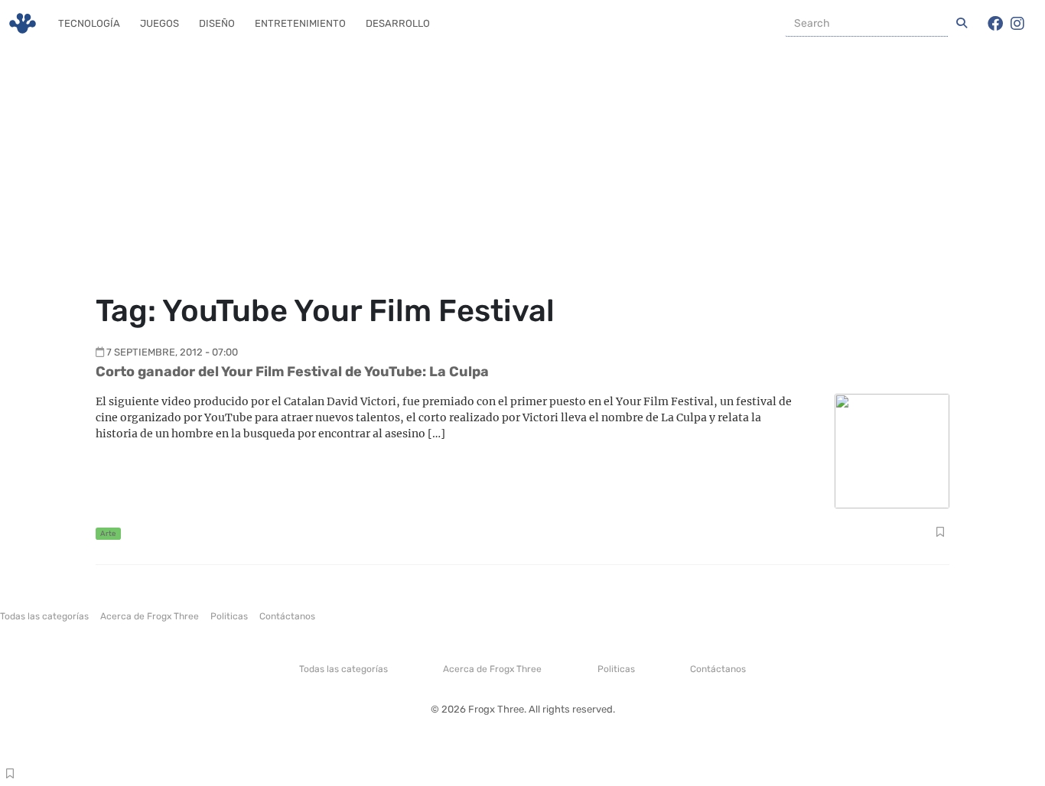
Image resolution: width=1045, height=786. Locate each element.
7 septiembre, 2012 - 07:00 (172, 352)
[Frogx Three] (22, 23)
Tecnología (89, 23)
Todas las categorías (44, 616)
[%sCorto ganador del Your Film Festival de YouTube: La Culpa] (892, 450)
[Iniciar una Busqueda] (961, 24)
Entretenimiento (300, 23)
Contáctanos (287, 616)
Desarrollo (398, 23)
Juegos (159, 23)
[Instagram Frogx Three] (1017, 23)
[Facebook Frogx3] (995, 23)
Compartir (939, 533)
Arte (108, 533)
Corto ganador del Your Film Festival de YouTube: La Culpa (292, 371)
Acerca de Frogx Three (149, 616)
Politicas (229, 616)
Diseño (217, 23)
